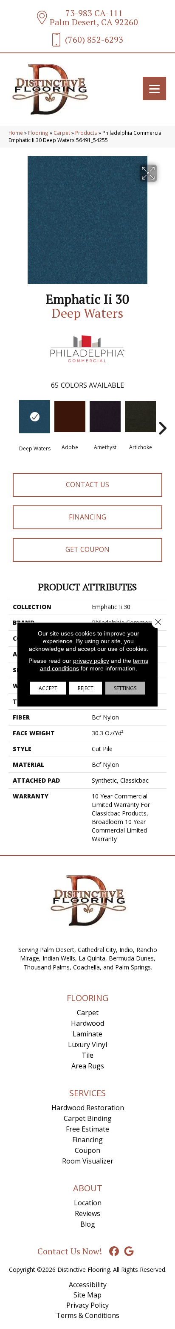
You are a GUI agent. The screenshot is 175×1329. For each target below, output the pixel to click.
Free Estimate (87, 1129)
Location (88, 1202)
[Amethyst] (105, 416)
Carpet (62, 132)
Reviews (87, 1213)
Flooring (38, 132)
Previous (12, 415)
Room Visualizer (87, 1161)
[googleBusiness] (129, 1251)
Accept (48, 688)
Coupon (87, 1150)
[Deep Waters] (34, 416)
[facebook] (114, 1251)
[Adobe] (70, 416)
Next (162, 415)
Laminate (87, 1034)
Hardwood (87, 1023)
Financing (87, 517)
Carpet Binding (88, 1118)
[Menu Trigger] (154, 88)
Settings (125, 688)
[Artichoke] (140, 416)
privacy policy (91, 660)
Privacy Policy (87, 1305)
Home (15, 132)
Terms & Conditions (87, 1315)
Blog (87, 1224)
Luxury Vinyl (87, 1044)
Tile (87, 1055)
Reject (85, 688)
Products (86, 132)
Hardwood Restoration (87, 1107)
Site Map (87, 1295)
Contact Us (87, 484)
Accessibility (88, 1284)
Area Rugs (87, 1066)
